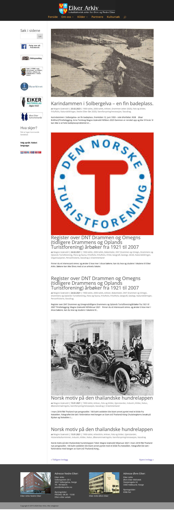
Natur (144, 403)
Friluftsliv (55, 111)
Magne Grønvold (61, 108)
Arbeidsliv (98, 434)
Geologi (124, 255)
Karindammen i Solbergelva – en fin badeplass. (102, 103)
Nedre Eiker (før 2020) (87, 111)
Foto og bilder (139, 108)
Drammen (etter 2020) (122, 108)
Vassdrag (127, 111)
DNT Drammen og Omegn (127, 252)
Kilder (81, 17)
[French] (29, 152)
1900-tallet (87, 108)
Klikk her (127, 492)
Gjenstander (120, 403)
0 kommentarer (98, 257)
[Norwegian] (36, 152)
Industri (130, 403)
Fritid (109, 255)
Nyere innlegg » (146, 459)
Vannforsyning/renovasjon (110, 111)
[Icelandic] (32, 152)
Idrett (131, 255)
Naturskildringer (68, 111)
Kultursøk (113, 17)
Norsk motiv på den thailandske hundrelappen (102, 398)
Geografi (116, 255)
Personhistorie (72, 257)
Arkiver (107, 108)
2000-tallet (98, 108)
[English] (25, 152)
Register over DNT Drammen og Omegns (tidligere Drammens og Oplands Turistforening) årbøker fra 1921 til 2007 (96, 242)
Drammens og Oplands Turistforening (68, 295)
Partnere (97, 17)
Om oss (66, 17)
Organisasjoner (58, 257)
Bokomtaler (109, 252)
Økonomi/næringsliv (60, 406)
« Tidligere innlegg (59, 459)
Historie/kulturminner (61, 437)
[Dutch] (22, 152)
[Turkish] (39, 152)
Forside (53, 17)
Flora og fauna (79, 255)
